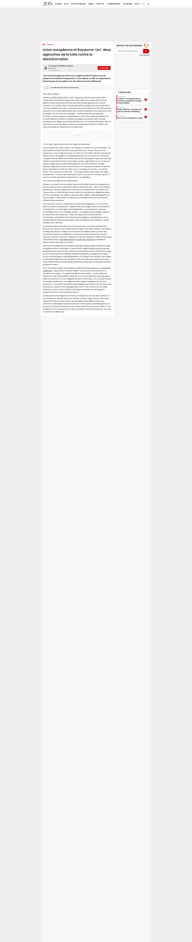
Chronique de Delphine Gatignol (60, 66)
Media (90, 4)
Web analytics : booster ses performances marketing (129, 109)
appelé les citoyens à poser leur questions (77, 239)
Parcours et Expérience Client (130, 117)
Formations (124, 92)
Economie (127, 4)
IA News (58, 4)
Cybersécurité (113, 4)
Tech (66, 4)
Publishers (50, 44)
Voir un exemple (144, 55)
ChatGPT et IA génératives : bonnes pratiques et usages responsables (130, 100)
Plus (136, 4)
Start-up (100, 4)
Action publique (78, 4)
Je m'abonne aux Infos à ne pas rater (64, 87)
